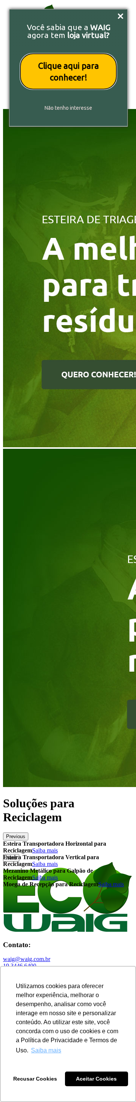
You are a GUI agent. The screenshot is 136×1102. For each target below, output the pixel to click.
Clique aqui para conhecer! (68, 71)
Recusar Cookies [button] (35, 1079)
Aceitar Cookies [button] (96, 1079)
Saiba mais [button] (46, 1050)
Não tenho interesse (68, 108)
